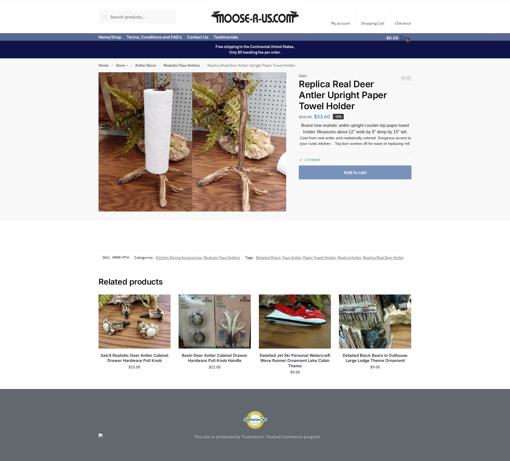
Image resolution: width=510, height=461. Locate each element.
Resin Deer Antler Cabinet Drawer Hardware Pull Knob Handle (214, 358)
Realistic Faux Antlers (182, 65)
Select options (214, 378)
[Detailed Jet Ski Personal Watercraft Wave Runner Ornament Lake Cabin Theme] (295, 321)
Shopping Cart (372, 23)
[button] (398, 37)
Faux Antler (291, 257)
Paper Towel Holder (319, 257)
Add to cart (355, 172)
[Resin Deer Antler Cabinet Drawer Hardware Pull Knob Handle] (215, 321)
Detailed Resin (268, 257)
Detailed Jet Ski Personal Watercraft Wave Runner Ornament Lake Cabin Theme (295, 360)
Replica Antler (349, 257)
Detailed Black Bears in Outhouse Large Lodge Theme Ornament (375, 358)
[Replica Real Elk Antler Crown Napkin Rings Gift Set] (403, 78)
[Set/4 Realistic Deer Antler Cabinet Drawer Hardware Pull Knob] (135, 321)
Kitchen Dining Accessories (179, 257)
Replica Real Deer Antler (383, 257)
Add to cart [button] (134, 378)
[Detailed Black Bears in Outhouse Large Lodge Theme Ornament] (375, 321)
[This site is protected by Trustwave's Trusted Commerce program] (255, 436)
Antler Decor (145, 65)
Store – (122, 65)
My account (340, 23)
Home (104, 65)
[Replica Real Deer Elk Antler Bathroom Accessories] (408, 78)
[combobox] (138, 16)
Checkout (403, 23)
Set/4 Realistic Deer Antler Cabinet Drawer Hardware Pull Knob (134, 358)
